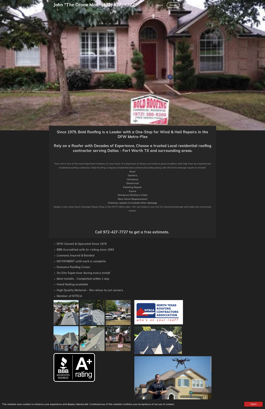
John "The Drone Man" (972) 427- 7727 (94, 4)
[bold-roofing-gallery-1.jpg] (118, 312)
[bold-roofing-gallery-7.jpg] (118, 338)
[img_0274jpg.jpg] (66, 338)
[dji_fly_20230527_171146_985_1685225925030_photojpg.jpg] (66, 312)
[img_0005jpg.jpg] (92, 338)
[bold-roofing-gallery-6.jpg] (92, 312)
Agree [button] (253, 404)
